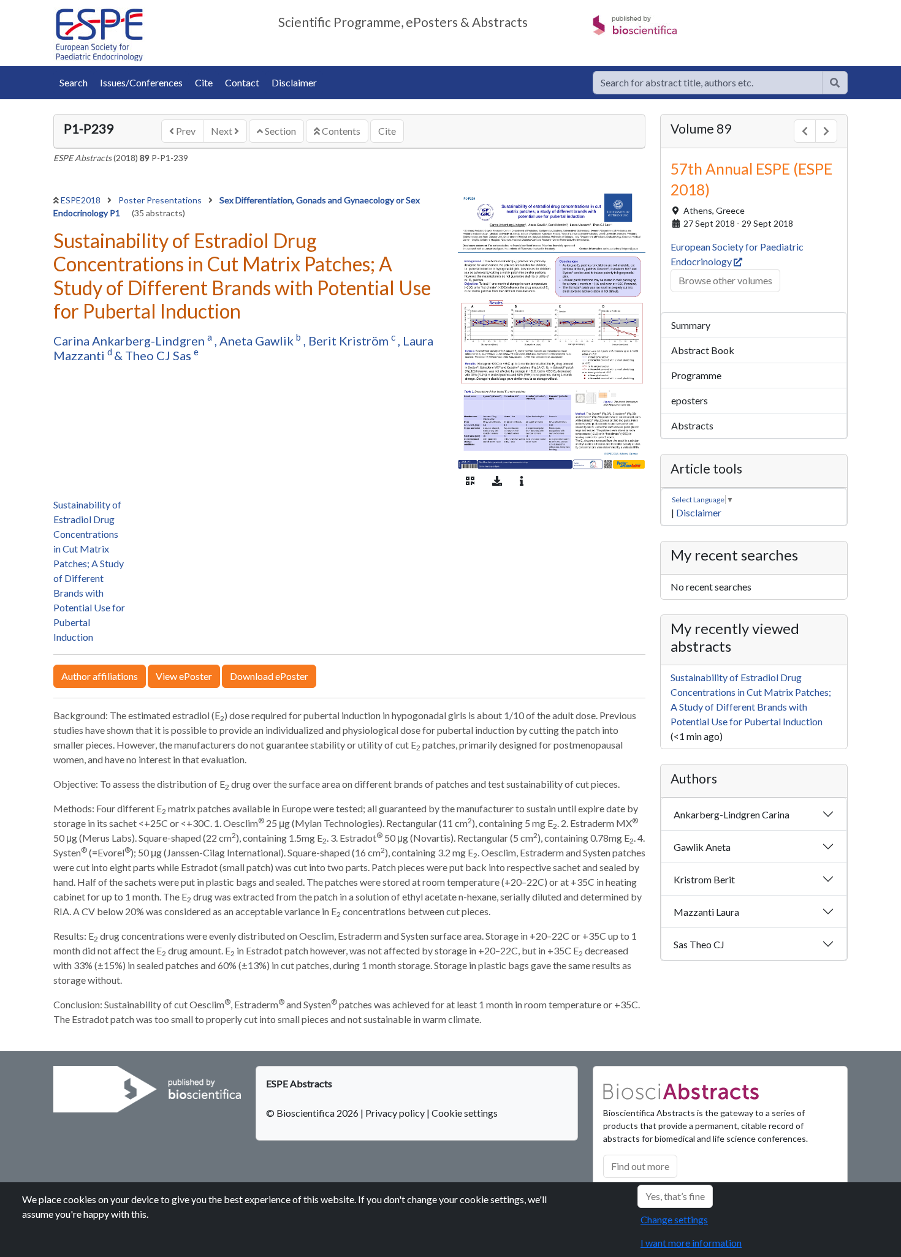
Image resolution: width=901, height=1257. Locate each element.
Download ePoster (269, 676)
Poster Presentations (160, 200)
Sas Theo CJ (699, 944)
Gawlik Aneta (702, 847)
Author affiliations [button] (99, 676)
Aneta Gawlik (257, 340)
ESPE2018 (81, 200)
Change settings (674, 1219)
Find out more (640, 1166)
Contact (242, 82)
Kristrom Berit (704, 879)
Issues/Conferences (141, 82)
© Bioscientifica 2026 (313, 1113)
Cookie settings (464, 1113)
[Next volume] (826, 131)
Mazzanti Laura (706, 912)
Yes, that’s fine (675, 1196)
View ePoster (184, 676)
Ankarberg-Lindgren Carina (731, 814)
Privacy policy (395, 1113)
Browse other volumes (725, 280)
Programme (696, 375)
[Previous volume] (805, 131)
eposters (689, 400)
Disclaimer (294, 82)
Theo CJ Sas (159, 355)
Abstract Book (702, 350)
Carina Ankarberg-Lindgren (130, 340)
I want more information (691, 1242)
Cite (204, 82)
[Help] (835, 82)
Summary (690, 325)
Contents (340, 131)
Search (73, 82)
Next (222, 131)
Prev (185, 131)
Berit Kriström (349, 340)
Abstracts (692, 425)
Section (279, 131)
